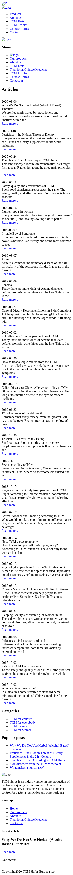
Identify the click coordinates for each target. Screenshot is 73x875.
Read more (9, 852)
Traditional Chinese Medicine (28, 69)
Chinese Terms (19, 28)
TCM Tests (17, 21)
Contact (15, 32)
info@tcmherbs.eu (13, 867)
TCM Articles (18, 25)
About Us (16, 17)
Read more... (10, 123)
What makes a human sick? (27, 767)
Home (14, 808)
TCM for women (21, 730)
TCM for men (19, 726)
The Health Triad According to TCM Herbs (37, 760)
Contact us (16, 80)
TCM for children (21, 719)
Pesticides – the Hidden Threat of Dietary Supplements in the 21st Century (36, 754)
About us (15, 62)
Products (15, 14)
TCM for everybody (23, 722)
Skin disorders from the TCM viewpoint (35, 764)
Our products (18, 58)
